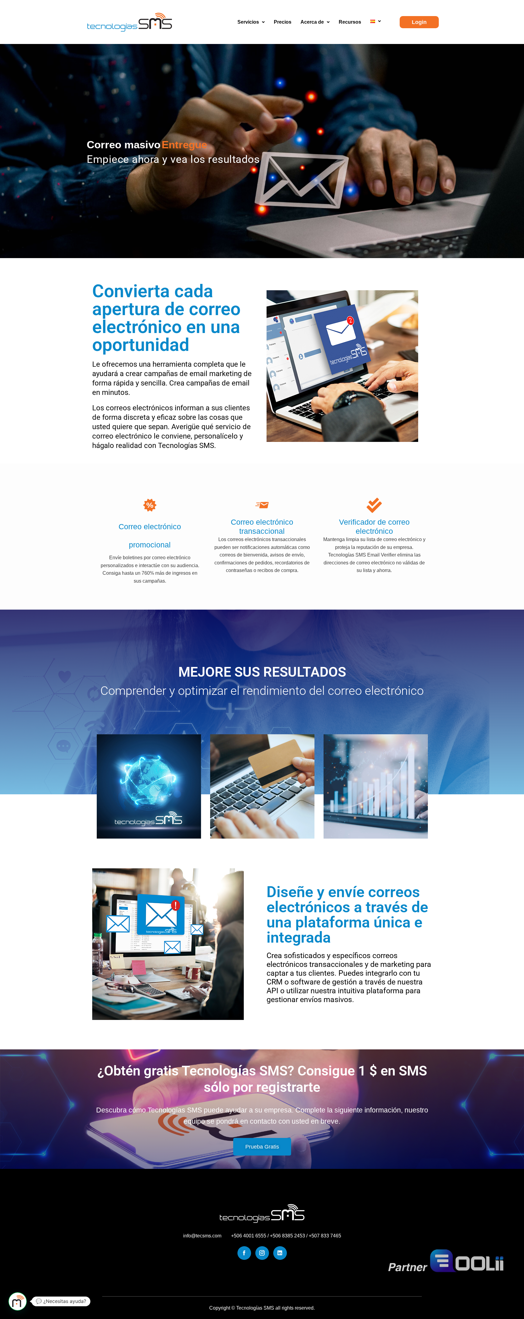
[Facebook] (244, 1253)
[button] (251, 22)
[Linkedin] (280, 1253)
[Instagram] (262, 1253)
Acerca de (312, 22)
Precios (282, 22)
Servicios (248, 22)
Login (419, 22)
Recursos (350, 22)
